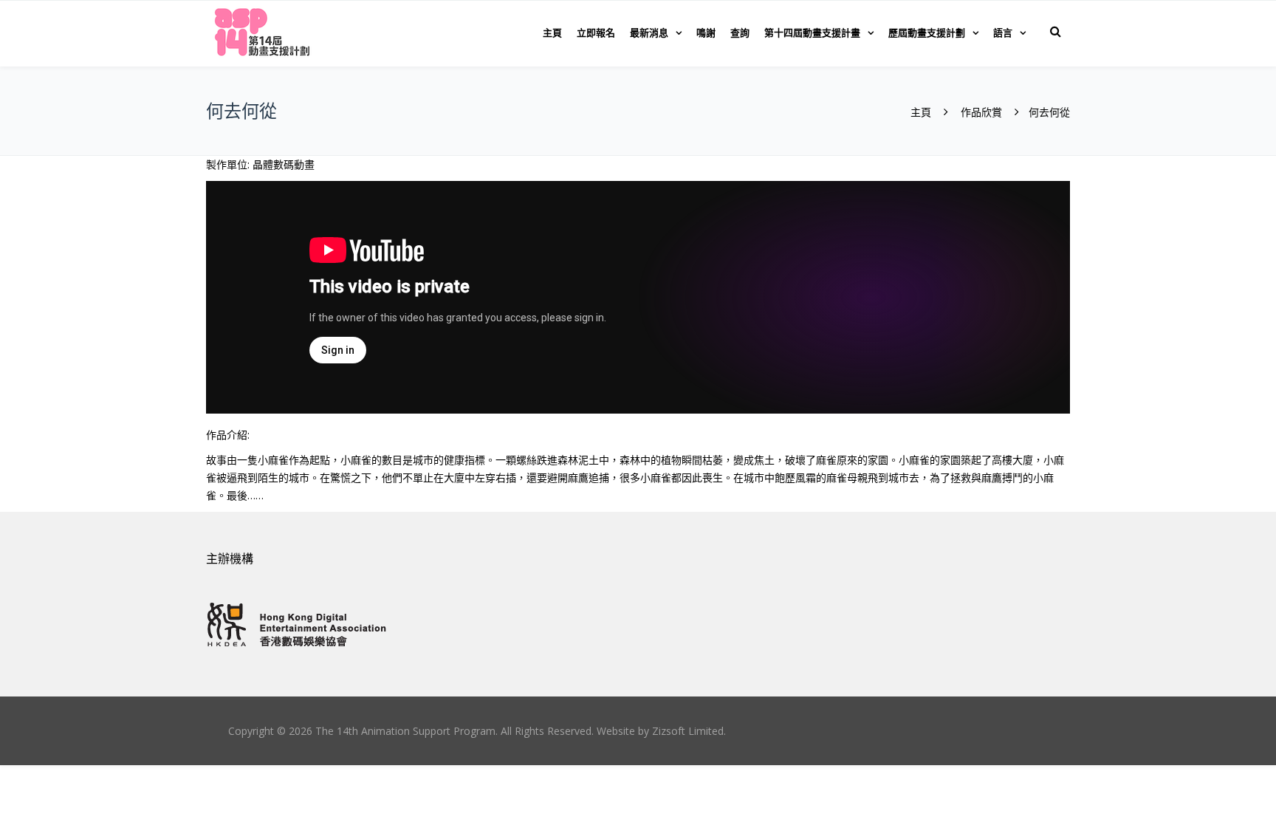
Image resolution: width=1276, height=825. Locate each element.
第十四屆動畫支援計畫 (812, 32)
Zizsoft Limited (688, 731)
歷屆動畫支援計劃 (926, 32)
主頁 (552, 32)
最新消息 (649, 32)
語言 (1002, 32)
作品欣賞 (981, 112)
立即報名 (596, 32)
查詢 (740, 32)
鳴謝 (706, 32)
